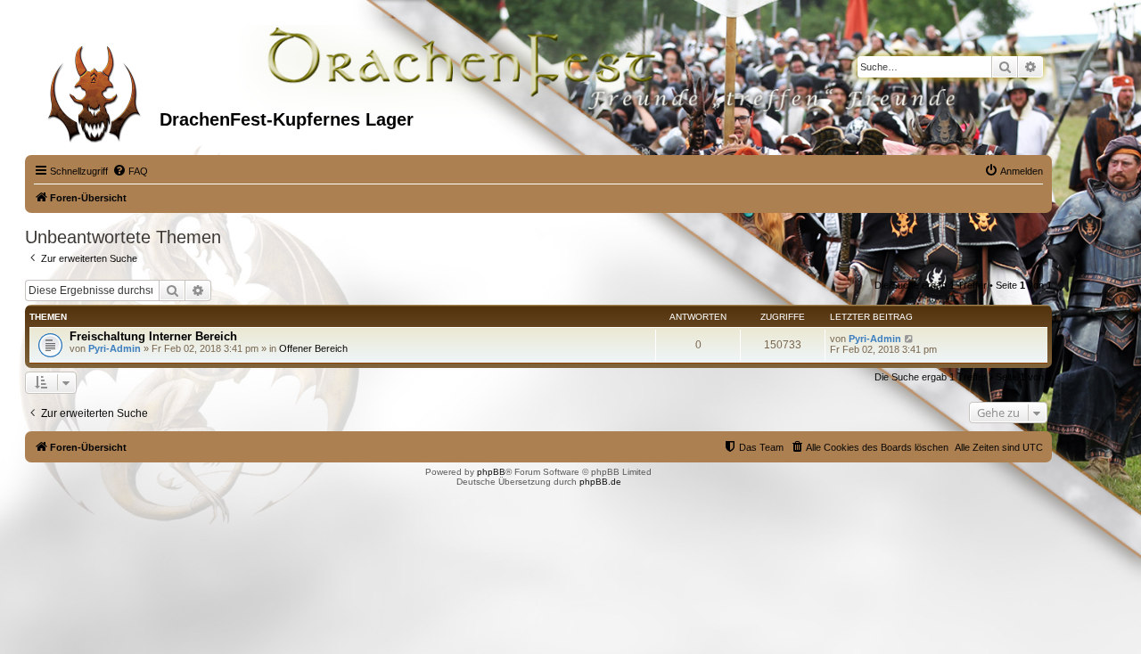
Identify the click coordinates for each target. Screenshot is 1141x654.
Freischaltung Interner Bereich (153, 336)
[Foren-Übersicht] (94, 88)
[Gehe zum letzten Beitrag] (909, 338)
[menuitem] (130, 171)
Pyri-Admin (114, 348)
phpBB (491, 472)
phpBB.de (600, 481)
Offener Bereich (313, 348)
